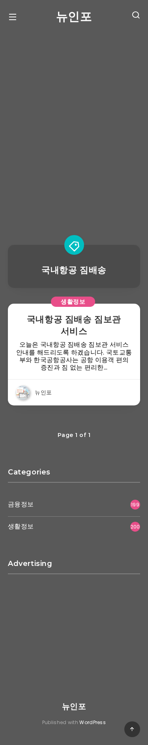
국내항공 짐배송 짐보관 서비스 (74, 325)
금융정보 (21, 504)
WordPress (92, 722)
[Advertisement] (74, 128)
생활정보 (73, 301)
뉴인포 (74, 16)
